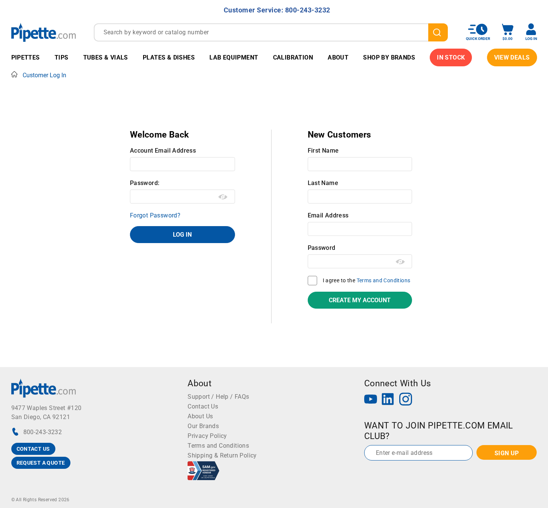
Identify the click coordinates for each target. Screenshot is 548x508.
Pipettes (25, 57)
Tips (62, 57)
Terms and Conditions (384, 280)
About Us (200, 416)
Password (322, 247)
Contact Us (203, 406)
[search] (438, 32)
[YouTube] (370, 400)
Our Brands (203, 426)
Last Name (323, 183)
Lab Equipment (233, 57)
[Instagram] (405, 400)
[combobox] (271, 32)
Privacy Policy (207, 435)
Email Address (328, 215)
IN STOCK (451, 57)
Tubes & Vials (105, 57)
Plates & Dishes (169, 57)
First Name (323, 150)
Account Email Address (163, 150)
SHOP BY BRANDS (389, 57)
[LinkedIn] (388, 400)
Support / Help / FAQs (218, 396)
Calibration (293, 57)
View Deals (512, 57)
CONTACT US (33, 449)
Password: (145, 183)
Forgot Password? (155, 215)
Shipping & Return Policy (222, 455)
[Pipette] (43, 32)
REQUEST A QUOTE (41, 463)
